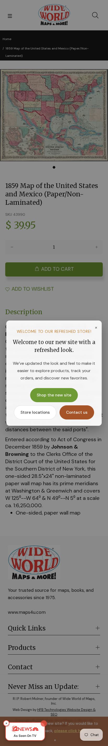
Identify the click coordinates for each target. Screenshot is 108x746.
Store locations (35, 412)
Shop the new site (54, 395)
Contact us (77, 412)
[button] (25, 731)
